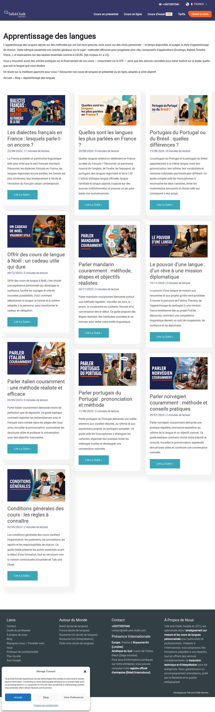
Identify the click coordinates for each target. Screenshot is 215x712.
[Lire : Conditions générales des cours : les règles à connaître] (36, 485)
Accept (18, 697)
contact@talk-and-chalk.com (129, 630)
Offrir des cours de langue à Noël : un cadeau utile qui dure (36, 261)
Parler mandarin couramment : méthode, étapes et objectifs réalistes (105, 273)
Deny (46, 697)
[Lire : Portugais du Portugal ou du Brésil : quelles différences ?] (179, 110)
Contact (11, 626)
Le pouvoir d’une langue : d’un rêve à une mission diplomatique (177, 270)
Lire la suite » (22, 196)
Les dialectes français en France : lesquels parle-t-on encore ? (34, 138)
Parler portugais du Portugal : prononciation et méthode (105, 399)
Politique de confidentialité (46, 705)
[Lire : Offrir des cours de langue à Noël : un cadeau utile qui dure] (36, 231)
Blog (9, 639)
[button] (85, 671)
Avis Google (14, 660)
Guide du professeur (18, 630)
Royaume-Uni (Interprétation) (76, 639)
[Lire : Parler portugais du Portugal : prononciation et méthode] (107, 369)
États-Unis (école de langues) (76, 643)
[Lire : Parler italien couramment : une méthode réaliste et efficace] (36, 358)
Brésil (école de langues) (73, 626)
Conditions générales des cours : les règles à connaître (35, 515)
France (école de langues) (74, 630)
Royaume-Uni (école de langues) (78, 634)
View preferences (73, 697)
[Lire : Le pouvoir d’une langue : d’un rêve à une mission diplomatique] (179, 241)
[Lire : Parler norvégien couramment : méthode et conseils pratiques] (179, 373)
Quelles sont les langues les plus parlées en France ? (107, 138)
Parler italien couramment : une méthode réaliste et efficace (36, 388)
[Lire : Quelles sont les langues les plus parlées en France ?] (107, 110)
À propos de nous (17, 634)
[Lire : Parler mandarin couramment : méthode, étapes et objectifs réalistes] (107, 241)
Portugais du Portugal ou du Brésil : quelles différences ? (178, 138)
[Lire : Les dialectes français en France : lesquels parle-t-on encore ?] (36, 110)
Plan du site (14, 656)
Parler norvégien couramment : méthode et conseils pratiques (178, 402)
